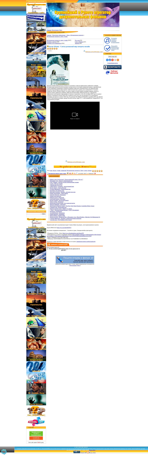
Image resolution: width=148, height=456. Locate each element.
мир (51, 170)
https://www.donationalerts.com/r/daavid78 (73, 233)
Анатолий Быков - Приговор (57, 199)
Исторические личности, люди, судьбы (57, 36)
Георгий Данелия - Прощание (58, 194)
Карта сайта (92, 450)
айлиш (89, 170)
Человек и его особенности (54, 43)
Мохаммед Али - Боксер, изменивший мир (61, 181)
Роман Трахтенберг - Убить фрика (59, 193)
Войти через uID (112, 56)
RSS (87, 1)
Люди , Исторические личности (75, 35)
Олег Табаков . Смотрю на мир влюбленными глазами (64, 182)
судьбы (58, 170)
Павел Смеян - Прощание (57, 201)
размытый (63, 170)
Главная (49, 30)
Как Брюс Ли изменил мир (57, 190)
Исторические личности (73, 170)
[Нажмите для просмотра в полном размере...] (58, 84)
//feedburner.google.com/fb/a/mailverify (86, 241)
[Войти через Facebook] (110, 60)
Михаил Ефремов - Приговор (58, 204)
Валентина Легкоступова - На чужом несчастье (62, 203)
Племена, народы (51, 41)
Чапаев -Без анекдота (55, 196)
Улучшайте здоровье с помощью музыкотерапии (115, 40)
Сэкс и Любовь (79, 41)
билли (54, 170)
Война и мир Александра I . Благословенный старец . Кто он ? (66, 179)
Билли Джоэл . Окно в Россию (58, 188)
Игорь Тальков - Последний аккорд (59, 200)
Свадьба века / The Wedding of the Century (61, 220)
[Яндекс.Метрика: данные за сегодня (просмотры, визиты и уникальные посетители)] (92, 452)
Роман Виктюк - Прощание (57, 214)
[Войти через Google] (115, 60)
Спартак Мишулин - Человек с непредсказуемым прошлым (65, 218)
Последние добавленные (58, 35)
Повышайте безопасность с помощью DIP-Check (115, 48)
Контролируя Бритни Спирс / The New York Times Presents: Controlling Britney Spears (72, 206)
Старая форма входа (112, 63)
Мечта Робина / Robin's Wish (57, 215)
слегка (85, 170)
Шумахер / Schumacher (56, 211)
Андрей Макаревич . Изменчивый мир (60, 189)
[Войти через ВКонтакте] (107, 60)
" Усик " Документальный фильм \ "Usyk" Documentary (64, 210)
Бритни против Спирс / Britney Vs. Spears (61, 208)
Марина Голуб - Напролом (57, 197)
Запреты (77, 43)
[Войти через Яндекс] (112, 60)
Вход (60, 30)
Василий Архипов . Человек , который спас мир (62, 192)
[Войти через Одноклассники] (118, 60)
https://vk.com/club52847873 (64, 227)
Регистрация (55, 30)
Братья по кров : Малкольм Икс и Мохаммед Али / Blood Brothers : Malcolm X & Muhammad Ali (75, 217)
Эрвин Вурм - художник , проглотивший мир (62, 186)
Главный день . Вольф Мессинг (58, 207)
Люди (81, 170)
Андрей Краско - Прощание (57, 213)
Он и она (77, 40)
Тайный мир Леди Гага (56, 185)
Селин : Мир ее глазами (56, 183)
